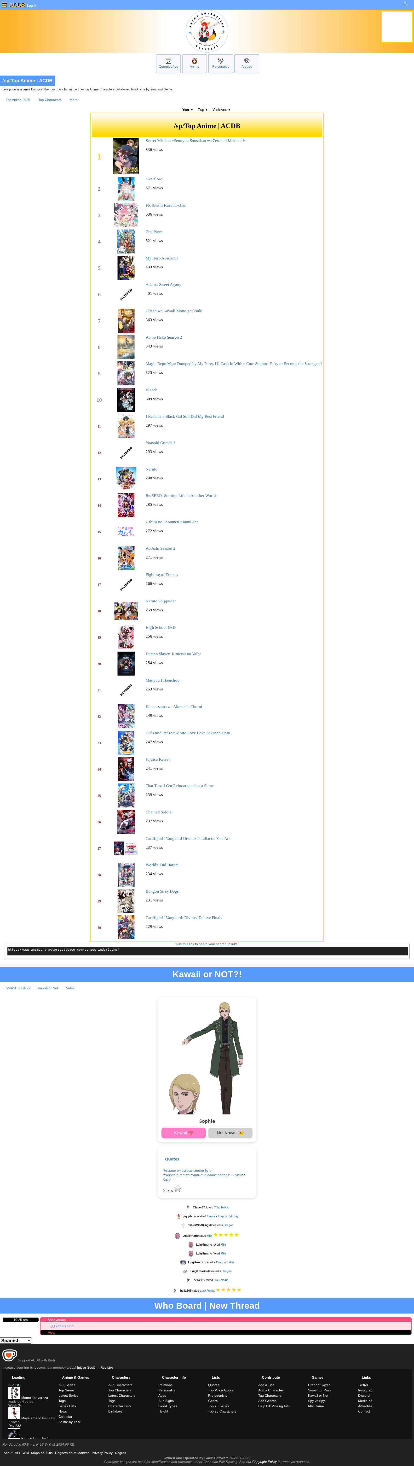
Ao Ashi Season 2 (160, 548)
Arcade (247, 66)
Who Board (178, 1306)
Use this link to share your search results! (207, 944)
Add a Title (266, 1385)
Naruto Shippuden (161, 601)
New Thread (234, 1306)
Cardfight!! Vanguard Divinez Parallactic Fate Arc (188, 838)
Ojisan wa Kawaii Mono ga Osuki (174, 311)
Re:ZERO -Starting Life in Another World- (181, 495)
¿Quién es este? (62, 1326)
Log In (31, 5)
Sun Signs (166, 1401)
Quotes (172, 1159)
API (17, 1453)
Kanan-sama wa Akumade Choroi (174, 706)
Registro (106, 1367)
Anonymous (57, 1320)
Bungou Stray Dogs (162, 891)
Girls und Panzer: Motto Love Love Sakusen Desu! (189, 733)
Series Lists (67, 1406)
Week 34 (15, 1405)
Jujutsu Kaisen (158, 759)
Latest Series (68, 1395)
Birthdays (115, 1411)
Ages (162, 1395)
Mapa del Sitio (42, 1453)
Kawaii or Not (48, 988)
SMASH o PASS (18, 988)
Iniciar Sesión (87, 1367)
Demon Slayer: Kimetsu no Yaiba (173, 654)
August (13, 1385)
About (8, 1453)
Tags (62, 1401)
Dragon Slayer (319, 1385)
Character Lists (119, 1406)
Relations (165, 1385)
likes (168, 1190)
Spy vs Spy (316, 1401)
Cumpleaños (168, 66)
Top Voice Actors (220, 1390)
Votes (70, 988)
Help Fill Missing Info (274, 1406)
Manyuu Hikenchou (162, 680)
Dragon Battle (225, 1262)
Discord (364, 1395)
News (62, 1411)
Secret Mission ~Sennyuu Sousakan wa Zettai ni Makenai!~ (196, 140)
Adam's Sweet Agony (163, 284)
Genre (213, 1401)
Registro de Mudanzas (72, 1453)
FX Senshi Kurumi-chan (166, 205)
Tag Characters (270, 1395)
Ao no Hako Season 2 (164, 337)
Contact (364, 1411)
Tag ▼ (203, 110)
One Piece (154, 232)
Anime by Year (69, 1422)
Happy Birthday (228, 1216)
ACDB (17, 4)
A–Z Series (66, 1385)
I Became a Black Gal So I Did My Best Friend (185, 416)
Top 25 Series (218, 1406)
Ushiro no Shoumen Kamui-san (172, 522)
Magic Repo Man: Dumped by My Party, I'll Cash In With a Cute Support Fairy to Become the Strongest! (234, 363)
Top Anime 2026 (18, 100)
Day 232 (14, 1426)
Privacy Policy (102, 1453)
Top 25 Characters (222, 1411)
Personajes (220, 66)
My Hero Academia (162, 258)
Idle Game (316, 1406)
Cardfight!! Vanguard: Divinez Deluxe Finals (184, 917)
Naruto (151, 469)
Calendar (65, 1417)
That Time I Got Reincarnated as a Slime (180, 785)
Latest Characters (121, 1395)
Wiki (26, 1453)
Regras (120, 1453)
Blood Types (167, 1406)
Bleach (151, 390)
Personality (166, 1390)
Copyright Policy (264, 1462)
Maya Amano (30, 1418)
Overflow (154, 179)
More (74, 100)
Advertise (365, 1406)
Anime (194, 66)
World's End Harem (162, 865)
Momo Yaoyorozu (34, 1398)
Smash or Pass (319, 1390)
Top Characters (50, 100)
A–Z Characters (120, 1385)
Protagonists (217, 1395)
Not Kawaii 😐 (230, 1132)
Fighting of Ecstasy (162, 574)
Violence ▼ (222, 110)
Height (163, 1411)
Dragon (229, 1225)
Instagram (366, 1390)
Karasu (26, 1438)
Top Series (66, 1390)
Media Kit (365, 1401)
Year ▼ (188, 110)
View (51, 1332)
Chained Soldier (159, 812)
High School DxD (161, 627)
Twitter (363, 1385)
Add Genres (267, 1401)
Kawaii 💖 (183, 1132)
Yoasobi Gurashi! (160, 443)
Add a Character (270, 1390)
